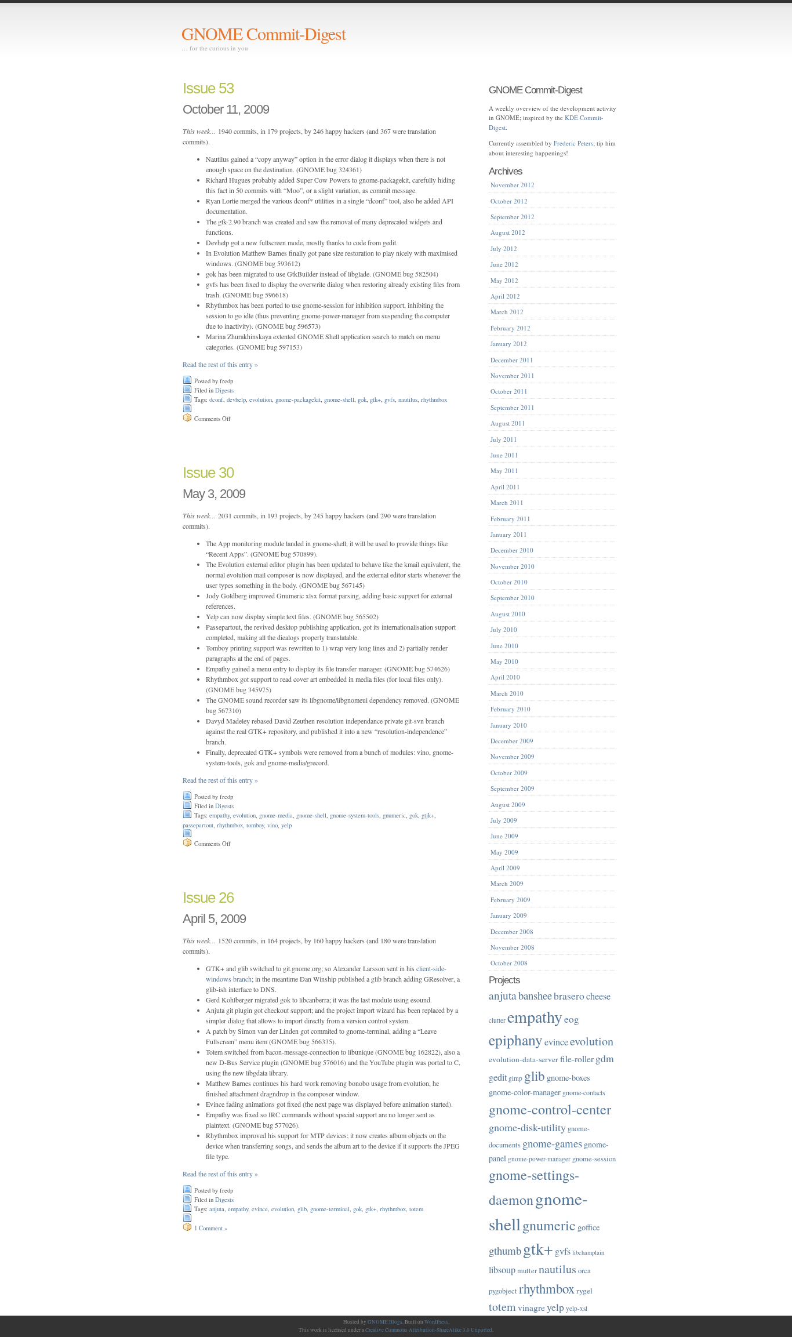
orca (584, 1271)
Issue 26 (208, 897)
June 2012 (504, 264)
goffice (588, 1227)
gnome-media (276, 815)
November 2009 (513, 756)
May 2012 (504, 280)
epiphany (516, 1039)
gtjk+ (428, 815)
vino (272, 825)
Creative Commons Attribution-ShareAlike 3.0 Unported (428, 1330)
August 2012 (508, 232)
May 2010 (504, 661)
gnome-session (594, 1159)
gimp (515, 1078)
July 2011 (504, 439)
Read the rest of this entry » (220, 364)
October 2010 (509, 581)
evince (260, 1209)
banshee (535, 995)
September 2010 (513, 597)
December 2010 (512, 550)
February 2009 (511, 899)
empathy (219, 815)
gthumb (505, 1250)
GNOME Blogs (385, 1321)
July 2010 (504, 629)
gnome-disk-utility (527, 1127)
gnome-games (552, 1143)
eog (571, 1019)
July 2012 (504, 248)
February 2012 (511, 328)
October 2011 (509, 391)
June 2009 (504, 835)
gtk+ (375, 399)
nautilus (407, 399)
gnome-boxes (568, 1077)
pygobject (503, 1291)
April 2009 (505, 867)
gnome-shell (339, 399)
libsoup (502, 1269)
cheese (598, 996)
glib (302, 1209)
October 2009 (509, 772)
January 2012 (509, 343)
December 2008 (512, 931)
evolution (260, 399)
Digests (224, 390)
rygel (584, 1290)
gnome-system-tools (354, 815)
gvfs (389, 399)
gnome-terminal (330, 1209)
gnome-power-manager (539, 1158)
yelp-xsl (576, 1308)
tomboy (255, 825)
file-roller (577, 1058)
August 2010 (508, 613)
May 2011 (504, 470)
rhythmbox (434, 399)
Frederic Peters (573, 143)
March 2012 (507, 311)
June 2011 (504, 454)
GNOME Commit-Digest (263, 33)
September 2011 (513, 407)
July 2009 (504, 820)
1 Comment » (210, 1228)
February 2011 (511, 518)
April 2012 (505, 296)
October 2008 (509, 962)
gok (362, 399)
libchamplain (588, 1252)
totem (416, 1209)
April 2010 (505, 677)
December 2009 (512, 740)
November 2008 (513, 947)
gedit (498, 1077)
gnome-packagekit (298, 399)
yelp (286, 825)
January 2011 (509, 534)
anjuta (216, 1209)
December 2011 (512, 359)
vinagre (531, 1307)
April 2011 (505, 486)
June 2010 (504, 645)
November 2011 (513, 375)
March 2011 (507, 502)
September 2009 (513, 788)
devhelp (236, 399)
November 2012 (513, 184)
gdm (604, 1058)
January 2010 (509, 725)
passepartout (198, 825)
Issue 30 (208, 472)
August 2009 (508, 804)
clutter (497, 1020)
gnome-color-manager (525, 1092)
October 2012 (509, 201)
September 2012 (513, 216)
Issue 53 (208, 88)
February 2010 (511, 708)
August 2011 (508, 423)
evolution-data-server (523, 1059)
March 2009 (507, 883)
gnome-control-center (550, 1108)
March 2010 (507, 693)
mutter (527, 1271)
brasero (569, 995)
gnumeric (394, 815)
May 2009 (504, 852)
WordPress (436, 1321)
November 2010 (513, 566)
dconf (216, 399)
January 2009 (509, 915)
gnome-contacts (583, 1092)
